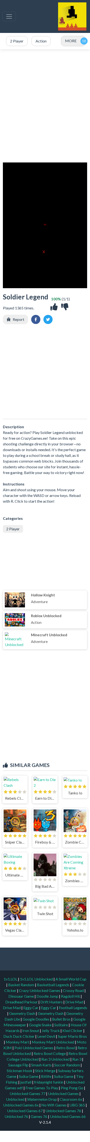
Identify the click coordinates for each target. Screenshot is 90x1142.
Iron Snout (31, 1030)
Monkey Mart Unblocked (53, 1042)
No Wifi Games (54, 1105)
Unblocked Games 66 (68, 1116)
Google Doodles (36, 1019)
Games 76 (39, 1116)
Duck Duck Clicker (19, 1036)
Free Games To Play (42, 1087)
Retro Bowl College (50, 1053)
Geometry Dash (22, 1013)
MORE (71, 40)
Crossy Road (73, 990)
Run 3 (77, 1059)
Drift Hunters (51, 1002)
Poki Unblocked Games (34, 1047)
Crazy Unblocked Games (40, 990)
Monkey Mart (18, 1042)
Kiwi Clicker (72, 1030)
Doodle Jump (47, 996)
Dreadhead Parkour (21, 1002)
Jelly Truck (51, 1030)
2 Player (13, 529)
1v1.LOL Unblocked (37, 979)
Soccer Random (67, 1065)
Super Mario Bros (72, 1036)
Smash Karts (41, 1065)
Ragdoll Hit (71, 996)
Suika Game (29, 1076)
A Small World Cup (70, 979)
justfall (26, 1082)
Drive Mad (74, 1002)
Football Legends (73, 1007)
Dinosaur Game (21, 996)
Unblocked (15, 1099)
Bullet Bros (61, 1019)
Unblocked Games (63, 1093)
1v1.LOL (11, 979)
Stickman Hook (20, 1070)
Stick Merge (45, 1070)
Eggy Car (31, 1007)
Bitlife (46, 1076)
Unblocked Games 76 (63, 1110)
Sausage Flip (18, 1065)
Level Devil (46, 1036)
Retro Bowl (66, 1047)
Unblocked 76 (16, 1116)
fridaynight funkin (49, 1082)
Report (18, 319)
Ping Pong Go (72, 1087)
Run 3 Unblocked (55, 1059)
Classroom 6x (71, 1099)
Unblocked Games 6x (21, 1105)
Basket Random (21, 984)
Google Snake (40, 1024)
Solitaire (61, 1024)
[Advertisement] (45, 106)
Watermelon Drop (42, 1099)
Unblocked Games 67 (25, 1110)
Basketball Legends (53, 984)
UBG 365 (77, 1105)
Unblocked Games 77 (28, 1093)
